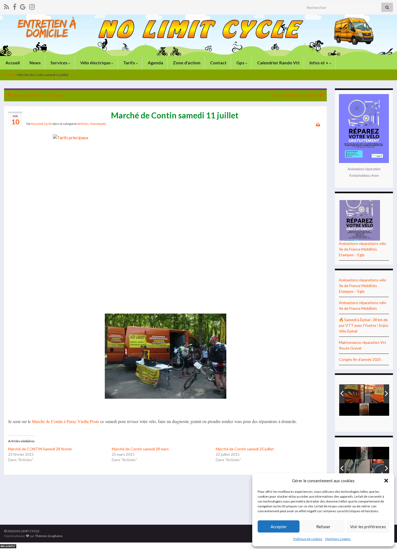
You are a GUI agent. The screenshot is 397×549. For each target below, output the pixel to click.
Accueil (12, 62)
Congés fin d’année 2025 (360, 359)
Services (59, 62)
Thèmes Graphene (48, 536)
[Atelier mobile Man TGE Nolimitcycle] (364, 394)
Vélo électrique (95, 62)
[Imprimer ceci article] (318, 124)
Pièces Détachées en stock (294, 95)
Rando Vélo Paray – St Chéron (39, 95)
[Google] (23, 6)
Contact (218, 62)
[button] (386, 480)
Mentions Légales (338, 539)
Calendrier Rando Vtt (278, 62)
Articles (83, 124)
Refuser (323, 526)
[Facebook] (14, 6)
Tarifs (129, 62)
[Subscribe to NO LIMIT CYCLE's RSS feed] (6, 6)
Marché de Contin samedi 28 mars (140, 449)
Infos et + (319, 62)
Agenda (155, 62)
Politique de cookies (307, 539)
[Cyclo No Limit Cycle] (364, 468)
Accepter (279, 526)
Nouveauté (98, 124)
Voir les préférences (368, 526)
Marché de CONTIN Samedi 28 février (40, 449)
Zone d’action (186, 62)
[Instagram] (32, 6)
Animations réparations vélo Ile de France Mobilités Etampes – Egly (362, 249)
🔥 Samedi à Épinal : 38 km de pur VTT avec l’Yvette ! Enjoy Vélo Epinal (363, 325)
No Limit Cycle (41, 124)
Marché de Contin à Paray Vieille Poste (65, 421)
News (35, 62)
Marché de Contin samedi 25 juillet (245, 449)
